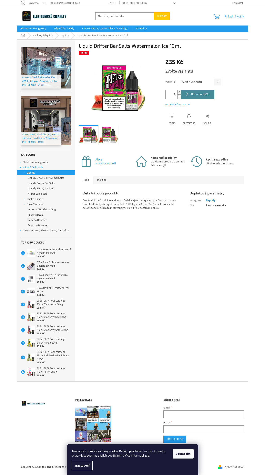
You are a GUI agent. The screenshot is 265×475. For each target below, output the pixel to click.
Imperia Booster (37, 220)
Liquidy (31, 173)
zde (146, 455)
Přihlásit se (175, 439)
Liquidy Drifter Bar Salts (41, 183)
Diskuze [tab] (102, 180)
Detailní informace (176, 105)
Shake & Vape (35, 199)
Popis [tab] (86, 180)
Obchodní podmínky (135, 3)
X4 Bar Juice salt (37, 194)
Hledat (162, 16)
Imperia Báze (35, 215)
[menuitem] (33, 29)
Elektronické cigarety (35, 162)
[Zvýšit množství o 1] (179, 92)
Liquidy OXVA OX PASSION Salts (46, 178)
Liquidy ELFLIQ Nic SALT (41, 189)
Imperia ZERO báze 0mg (42, 210)
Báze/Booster (35, 204)
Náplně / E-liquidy (33, 168)
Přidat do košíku (200, 94)
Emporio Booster (38, 225)
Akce (112, 3)
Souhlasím (183, 454)
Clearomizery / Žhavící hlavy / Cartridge (46, 230)
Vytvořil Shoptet (234, 467)
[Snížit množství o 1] (179, 96)
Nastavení (82, 465)
